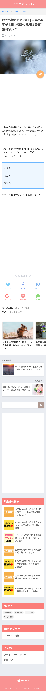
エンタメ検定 (8, 617)
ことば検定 (30, 612)
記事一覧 (8, 660)
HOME (24, 680)
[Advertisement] (23, 102)
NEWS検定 (8, 612)
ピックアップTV (23, 4)
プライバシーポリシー (15, 654)
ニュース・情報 (22, 308)
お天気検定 (17, 312)
